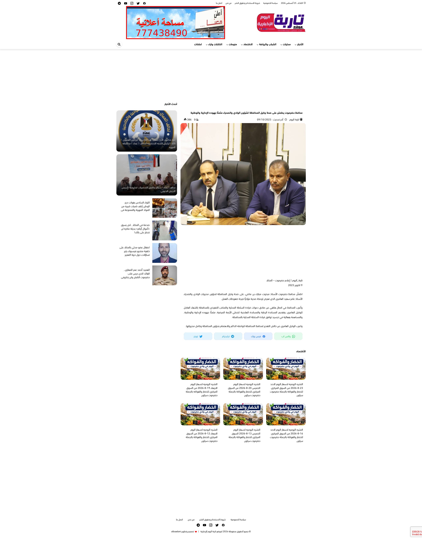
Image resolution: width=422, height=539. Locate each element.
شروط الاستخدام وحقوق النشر (247, 3)
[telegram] (119, 3)
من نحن (228, 3)
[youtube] (125, 3)
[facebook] (144, 3)
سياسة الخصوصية (270, 3)
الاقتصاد (248, 44)
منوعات (233, 44)
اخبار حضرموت (296, 106)
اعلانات (198, 44)
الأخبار (300, 44)
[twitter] (138, 3)
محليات (287, 44)
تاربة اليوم (294, 119)
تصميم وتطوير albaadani (182, 531)
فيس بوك (256, 336)
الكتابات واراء (215, 44)
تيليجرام (226, 336)
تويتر (196, 336)
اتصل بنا (219, 3)
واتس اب (286, 336)
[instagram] (132, 3)
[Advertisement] (211, 75)
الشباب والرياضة (267, 44)
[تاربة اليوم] (281, 22)
